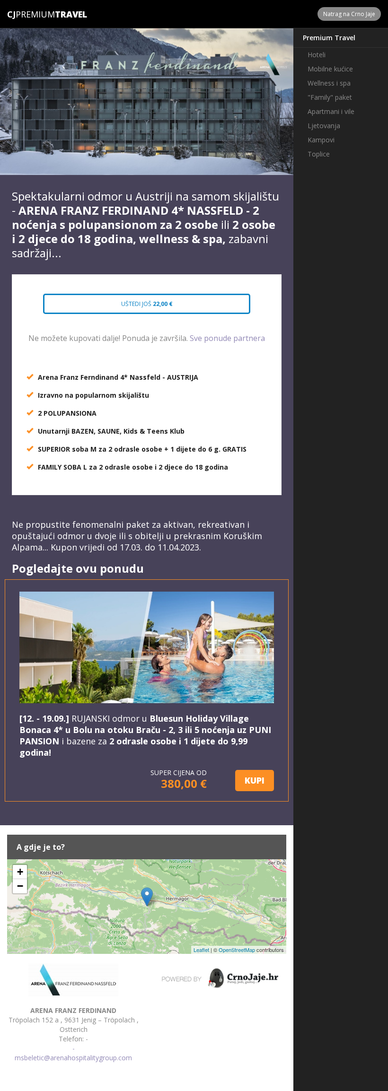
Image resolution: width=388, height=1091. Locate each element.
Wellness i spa (329, 83)
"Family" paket (330, 97)
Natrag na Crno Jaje (349, 14)
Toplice (319, 153)
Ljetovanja (324, 125)
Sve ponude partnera (227, 338)
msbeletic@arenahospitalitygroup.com (73, 1057)
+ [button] (20, 872)
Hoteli (317, 54)
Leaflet (201, 949)
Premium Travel (329, 37)
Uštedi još (146, 304)
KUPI (255, 780)
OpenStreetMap (237, 949)
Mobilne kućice (330, 68)
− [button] (20, 886)
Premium (31, 14)
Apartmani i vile (331, 111)
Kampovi (321, 139)
